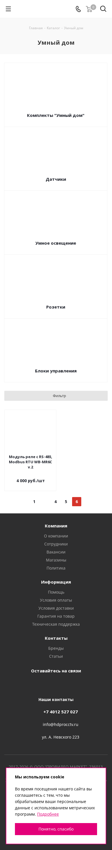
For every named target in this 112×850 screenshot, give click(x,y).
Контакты (56, 638)
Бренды (56, 648)
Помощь (56, 592)
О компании (56, 536)
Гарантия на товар (56, 616)
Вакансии (56, 552)
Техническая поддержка (56, 624)
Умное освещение (55, 243)
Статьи (56, 656)
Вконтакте (26, 684)
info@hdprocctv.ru (60, 724)
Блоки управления (56, 371)
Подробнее (48, 814)
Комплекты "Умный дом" (55, 115)
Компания (56, 526)
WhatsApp (83, 684)
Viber (69, 684)
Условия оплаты (56, 600)
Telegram (40, 684)
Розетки (55, 307)
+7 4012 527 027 (60, 711)
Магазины (56, 560)
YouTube (54, 684)
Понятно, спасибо (56, 829)
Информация (56, 582)
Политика (56, 568)
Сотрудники (56, 544)
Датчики (56, 179)
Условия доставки (56, 608)
